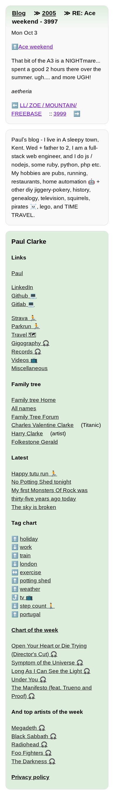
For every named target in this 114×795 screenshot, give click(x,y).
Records (22, 352)
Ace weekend (35, 47)
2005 (49, 13)
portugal (30, 614)
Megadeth (24, 728)
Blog (19, 13)
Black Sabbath (29, 736)
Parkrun (21, 326)
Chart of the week (34, 630)
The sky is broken (33, 507)
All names (23, 408)
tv (22, 597)
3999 (59, 114)
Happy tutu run (30, 474)
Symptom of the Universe (43, 663)
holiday (29, 539)
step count (33, 606)
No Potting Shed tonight (41, 482)
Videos (20, 360)
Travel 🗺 (23, 335)
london (28, 564)
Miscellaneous (29, 368)
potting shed (35, 580)
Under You (24, 679)
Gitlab (18, 304)
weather (30, 589)
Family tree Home (33, 400)
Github (19, 296)
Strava (19, 318)
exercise (30, 572)
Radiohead (25, 744)
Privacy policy (30, 777)
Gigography (26, 343)
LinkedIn (22, 287)
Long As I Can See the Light (46, 671)
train (25, 555)
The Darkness (29, 761)
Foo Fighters (27, 753)
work (26, 547)
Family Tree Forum (35, 417)
